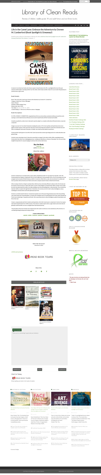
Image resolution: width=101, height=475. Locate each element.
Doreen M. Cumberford (60, 36)
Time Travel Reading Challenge (77, 126)
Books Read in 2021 (74, 89)
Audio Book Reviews (74, 87)
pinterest (40, 215)
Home (16, 25)
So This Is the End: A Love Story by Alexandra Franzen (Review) (80, 445)
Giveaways (41, 25)
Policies (27, 25)
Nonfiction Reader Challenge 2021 (77, 119)
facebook (34, 215)
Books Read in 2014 (74, 104)
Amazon (38, 146)
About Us (22, 25)
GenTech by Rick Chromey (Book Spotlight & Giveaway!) (39, 444)
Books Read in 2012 (74, 108)
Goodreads (41, 148)
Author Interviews (73, 117)
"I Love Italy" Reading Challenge (77, 124)
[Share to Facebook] (46, 271)
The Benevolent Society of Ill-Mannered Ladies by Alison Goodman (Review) (19, 433)
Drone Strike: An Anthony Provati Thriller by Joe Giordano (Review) (59, 438)
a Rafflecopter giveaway (17, 252)
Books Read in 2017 (74, 98)
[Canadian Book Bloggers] (76, 245)
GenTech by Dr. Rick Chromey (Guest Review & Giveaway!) (40, 432)
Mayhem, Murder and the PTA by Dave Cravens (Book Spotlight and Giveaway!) (59, 433)
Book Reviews (34, 25)
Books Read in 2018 (74, 95)
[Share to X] (31, 271)
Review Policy (72, 179)
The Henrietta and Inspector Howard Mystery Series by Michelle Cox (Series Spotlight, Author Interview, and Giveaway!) (80, 433)
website (25, 215)
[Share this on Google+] (36, 271)
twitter (30, 215)
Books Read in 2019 (74, 93)
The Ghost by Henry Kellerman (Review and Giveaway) (59, 444)
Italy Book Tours (49, 25)
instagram (45, 215)
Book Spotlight (52, 36)
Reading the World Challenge (76, 128)
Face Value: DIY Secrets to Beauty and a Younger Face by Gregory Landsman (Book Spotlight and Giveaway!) (40, 409)
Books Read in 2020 (74, 91)
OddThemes (77, 471)
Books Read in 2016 (74, 102)
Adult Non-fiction (45, 36)
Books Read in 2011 (74, 111)
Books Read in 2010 (74, 113)
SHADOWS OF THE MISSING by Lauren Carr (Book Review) (42, 1)
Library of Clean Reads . (51, 471)
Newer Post (16, 369)
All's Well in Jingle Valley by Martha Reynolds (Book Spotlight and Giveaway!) (81, 440)
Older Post (62, 369)
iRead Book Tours (59, 25)
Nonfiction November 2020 (38, 428)
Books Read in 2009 (74, 115)
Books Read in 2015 (74, 100)
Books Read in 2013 (74, 106)
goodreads (51, 215)
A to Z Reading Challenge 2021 (76, 122)
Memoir (26, 38)
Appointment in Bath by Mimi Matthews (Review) (18, 438)
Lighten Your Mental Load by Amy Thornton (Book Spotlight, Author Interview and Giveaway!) (39, 438)
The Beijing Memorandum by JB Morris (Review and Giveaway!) (59, 427)
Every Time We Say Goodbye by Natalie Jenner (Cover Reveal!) (19, 427)
